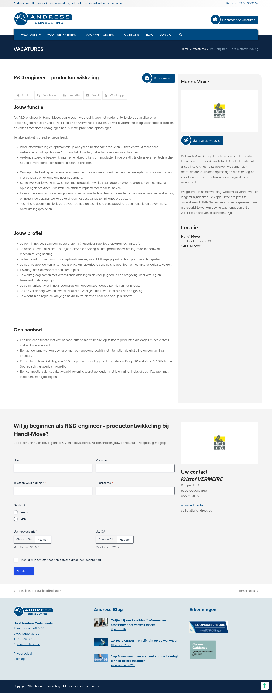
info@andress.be (28, 644)
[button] (180, 34)
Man (23, 519)
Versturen (23, 571)
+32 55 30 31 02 (247, 3)
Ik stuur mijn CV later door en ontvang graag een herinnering (60, 560)
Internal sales (246, 591)
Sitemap (19, 659)
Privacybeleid (23, 653)
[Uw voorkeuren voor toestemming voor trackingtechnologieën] (265, 686)
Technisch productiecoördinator (37, 591)
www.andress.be (192, 505)
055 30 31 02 (26, 639)
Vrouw (24, 512)
